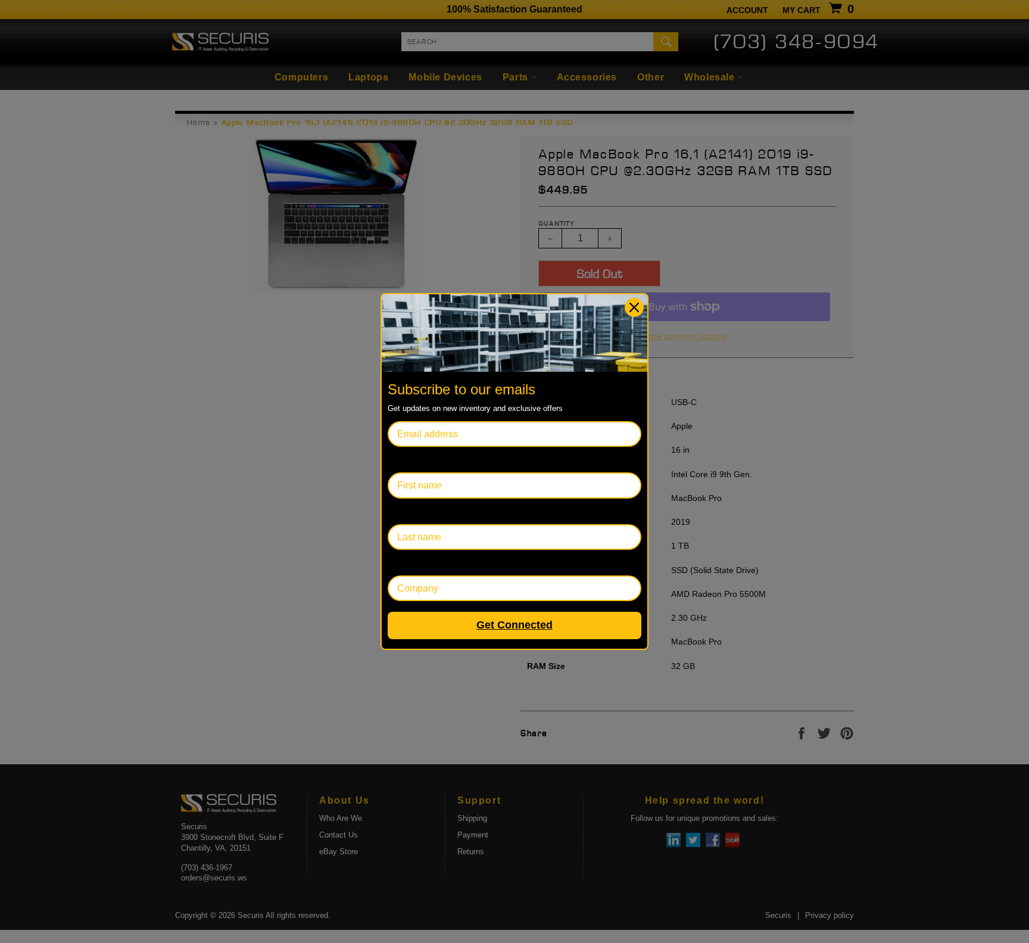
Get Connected (514, 625)
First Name (411, 460)
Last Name (411, 511)
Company (408, 563)
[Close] (634, 307)
